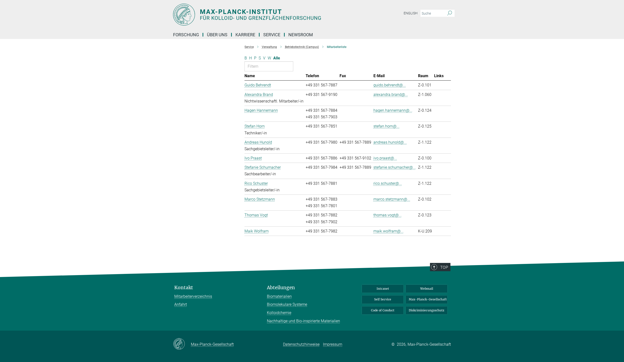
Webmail (426, 288)
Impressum (332, 344)
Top (444, 267)
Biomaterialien (279, 296)
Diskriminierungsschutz (426, 310)
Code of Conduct (382, 310)
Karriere (245, 35)
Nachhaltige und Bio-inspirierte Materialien (303, 321)
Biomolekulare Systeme (287, 304)
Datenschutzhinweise (301, 344)
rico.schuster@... (387, 183)
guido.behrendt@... (389, 85)
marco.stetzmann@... (391, 199)
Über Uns (217, 35)
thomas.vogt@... (387, 215)
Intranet (383, 288)
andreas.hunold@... (390, 142)
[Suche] (450, 13)
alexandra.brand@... (390, 94)
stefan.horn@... (386, 126)
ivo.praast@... (385, 158)
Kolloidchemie (279, 312)
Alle (276, 58)
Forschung (186, 35)
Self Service (382, 299)
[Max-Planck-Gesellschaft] (182, 344)
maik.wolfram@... (388, 231)
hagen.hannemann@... (392, 110)
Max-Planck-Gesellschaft (428, 299)
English (411, 13)
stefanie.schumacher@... (394, 167)
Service (271, 35)
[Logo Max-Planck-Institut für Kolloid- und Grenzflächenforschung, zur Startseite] (264, 15)
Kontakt (183, 287)
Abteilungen (281, 287)
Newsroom (300, 35)
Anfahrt (180, 304)
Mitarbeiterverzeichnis (193, 296)
